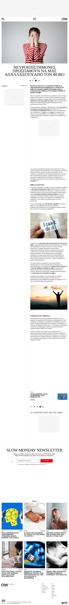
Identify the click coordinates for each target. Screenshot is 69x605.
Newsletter (43, 591)
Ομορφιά (53, 591)
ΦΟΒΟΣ (50, 412)
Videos (52, 597)
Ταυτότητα (43, 585)
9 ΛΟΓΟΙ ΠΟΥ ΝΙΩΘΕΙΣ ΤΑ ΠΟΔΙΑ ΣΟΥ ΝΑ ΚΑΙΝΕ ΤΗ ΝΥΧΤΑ (34, 534)
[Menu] (34, 19)
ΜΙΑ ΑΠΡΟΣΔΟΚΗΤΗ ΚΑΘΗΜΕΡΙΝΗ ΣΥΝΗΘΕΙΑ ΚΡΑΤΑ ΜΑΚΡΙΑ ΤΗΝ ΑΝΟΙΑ (10, 535)
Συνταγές (53, 589)
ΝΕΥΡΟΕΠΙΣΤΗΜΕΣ (38, 412)
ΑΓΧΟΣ (54, 412)
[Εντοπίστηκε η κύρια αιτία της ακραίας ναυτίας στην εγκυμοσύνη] (12, 554)
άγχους (52, 112)
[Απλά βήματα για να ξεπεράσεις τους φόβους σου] (62, 396)
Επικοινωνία (44, 592)
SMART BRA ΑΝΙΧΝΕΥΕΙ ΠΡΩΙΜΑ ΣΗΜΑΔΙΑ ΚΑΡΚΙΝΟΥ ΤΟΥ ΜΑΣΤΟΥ (56, 573)
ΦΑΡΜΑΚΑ (45, 412)
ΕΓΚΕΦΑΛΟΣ (60, 412)
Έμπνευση (53, 594)
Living (52, 592)
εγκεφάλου (33, 180)
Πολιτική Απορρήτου (45, 588)
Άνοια (3, 530)
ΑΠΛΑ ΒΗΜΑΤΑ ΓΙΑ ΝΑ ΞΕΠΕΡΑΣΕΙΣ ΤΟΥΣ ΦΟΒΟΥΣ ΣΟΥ (39, 395)
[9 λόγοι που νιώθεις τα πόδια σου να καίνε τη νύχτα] (34, 516)
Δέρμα (47, 530)
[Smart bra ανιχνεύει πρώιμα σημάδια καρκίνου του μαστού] (56, 554)
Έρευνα (47, 569)
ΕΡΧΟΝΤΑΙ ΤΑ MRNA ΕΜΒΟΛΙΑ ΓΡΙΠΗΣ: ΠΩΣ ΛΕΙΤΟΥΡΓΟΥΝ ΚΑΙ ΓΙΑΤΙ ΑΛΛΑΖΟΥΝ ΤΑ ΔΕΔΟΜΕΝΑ (34, 575)
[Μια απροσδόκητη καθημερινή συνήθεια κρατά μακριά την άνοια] (12, 516)
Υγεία (34, 78)
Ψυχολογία (32, 399)
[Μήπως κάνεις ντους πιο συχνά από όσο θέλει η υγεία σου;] (56, 516)
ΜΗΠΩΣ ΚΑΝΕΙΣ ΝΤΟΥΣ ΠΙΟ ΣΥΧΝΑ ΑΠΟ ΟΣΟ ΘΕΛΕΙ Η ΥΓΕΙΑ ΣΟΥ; (56, 534)
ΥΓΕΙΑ (31, 412)
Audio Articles (53, 595)
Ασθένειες (26, 530)
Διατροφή (53, 588)
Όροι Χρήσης (44, 589)
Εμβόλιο (25, 569)
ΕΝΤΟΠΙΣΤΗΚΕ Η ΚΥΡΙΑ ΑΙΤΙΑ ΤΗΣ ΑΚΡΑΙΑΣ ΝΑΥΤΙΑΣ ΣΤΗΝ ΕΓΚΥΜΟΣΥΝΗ (11, 574)
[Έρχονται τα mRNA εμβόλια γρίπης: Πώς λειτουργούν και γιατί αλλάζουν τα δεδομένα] (34, 554)
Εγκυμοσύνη (4, 569)
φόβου (44, 112)
